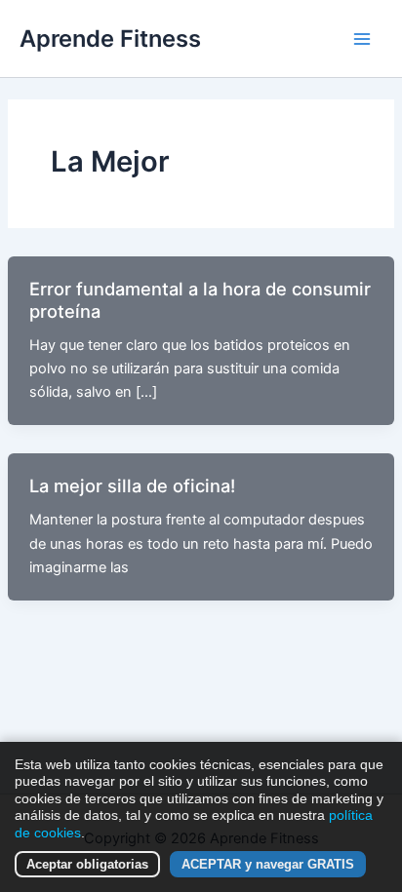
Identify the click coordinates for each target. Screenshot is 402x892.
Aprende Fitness (110, 38)
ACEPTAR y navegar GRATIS (267, 864)
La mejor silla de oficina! (132, 485)
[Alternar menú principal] (362, 39)
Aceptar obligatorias (87, 864)
